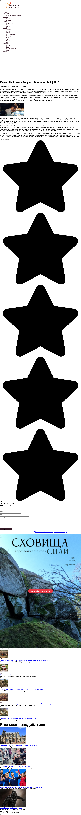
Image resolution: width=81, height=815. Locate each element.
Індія (7, 37)
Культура (6, 44)
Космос (8, 25)
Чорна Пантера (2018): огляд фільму (11, 808)
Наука (5, 21)
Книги (8, 26)
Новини (5, 17)
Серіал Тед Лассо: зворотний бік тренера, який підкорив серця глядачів (22, 787)
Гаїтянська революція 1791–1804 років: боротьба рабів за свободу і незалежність (25, 660)
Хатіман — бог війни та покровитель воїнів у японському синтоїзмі (20, 675)
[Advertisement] (40, 65)
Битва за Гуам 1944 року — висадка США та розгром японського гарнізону (23, 689)
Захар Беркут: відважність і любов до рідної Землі (15, 766)
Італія (8, 42)
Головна (5, 12)
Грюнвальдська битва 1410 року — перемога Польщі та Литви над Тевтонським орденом (27, 704)
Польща (8, 36)
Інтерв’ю (8, 20)
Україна (8, 29)
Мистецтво (9, 45)
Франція (8, 39)
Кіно (7, 47)
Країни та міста (11, 48)
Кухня (8, 50)
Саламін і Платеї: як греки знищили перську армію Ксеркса (18, 718)
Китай (8, 40)
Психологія (9, 23)
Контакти (6, 51)
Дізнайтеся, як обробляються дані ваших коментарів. (50, 532)
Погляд (8, 18)
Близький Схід (10, 34)
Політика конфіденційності (14, 15)
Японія (8, 31)
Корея (8, 32)
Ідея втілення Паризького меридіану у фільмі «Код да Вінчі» (18, 745)
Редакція (6, 14)
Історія (5, 28)
